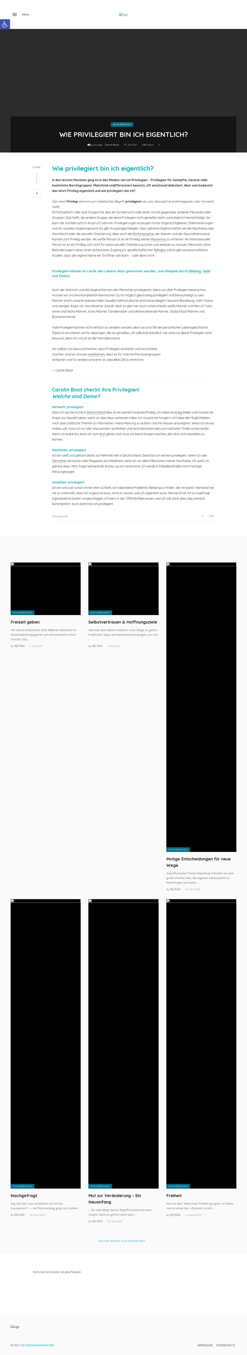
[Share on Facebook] (37, 193)
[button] (5, 24)
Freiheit (174, 1195)
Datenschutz (225, 1345)
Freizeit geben (25, 622)
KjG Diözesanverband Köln (37, 1345)
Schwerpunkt (122, 124)
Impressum (205, 1345)
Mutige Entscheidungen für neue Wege (198, 862)
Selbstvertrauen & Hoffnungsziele (122, 622)
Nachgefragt (24, 1195)
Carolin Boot (112, 144)
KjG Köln (19, 646)
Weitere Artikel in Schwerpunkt (121, 1241)
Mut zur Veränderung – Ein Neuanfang (114, 1198)
